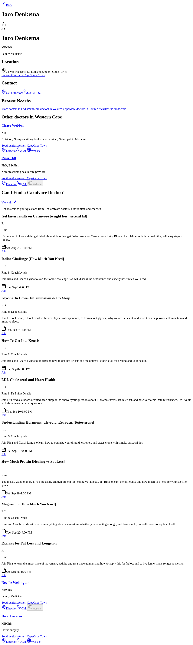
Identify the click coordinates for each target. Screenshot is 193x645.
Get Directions (14, 92)
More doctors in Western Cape (51, 109)
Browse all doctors (115, 109)
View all (7, 202)
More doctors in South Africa (86, 109)
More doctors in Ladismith (17, 109)
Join (4, 251)
